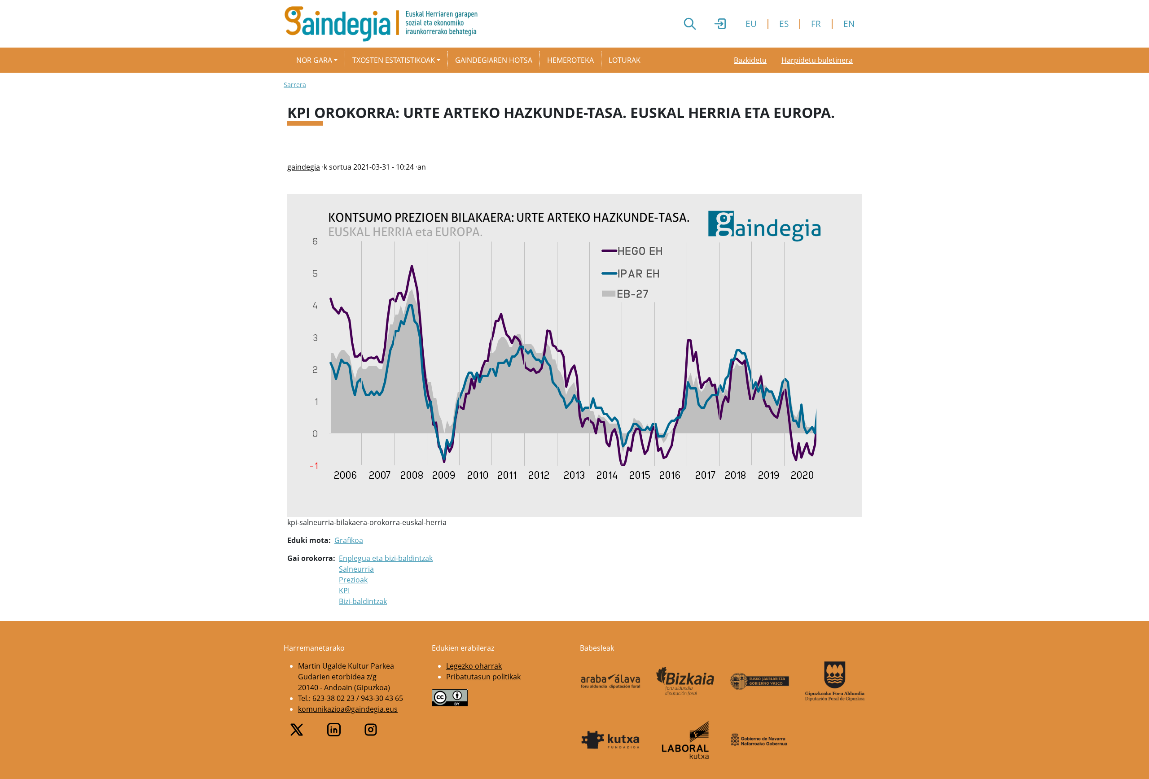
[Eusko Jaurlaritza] (760, 681)
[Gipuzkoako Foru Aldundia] (835, 681)
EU (751, 24)
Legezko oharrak (474, 666)
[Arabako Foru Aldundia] (610, 681)
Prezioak (353, 580)
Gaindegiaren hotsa (493, 60)
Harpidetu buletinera (817, 60)
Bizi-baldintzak (363, 601)
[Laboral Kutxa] (685, 740)
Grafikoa (348, 540)
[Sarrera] (384, 24)
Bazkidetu (750, 60)
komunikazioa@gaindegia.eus (348, 709)
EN (849, 24)
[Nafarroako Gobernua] (760, 740)
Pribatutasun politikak (483, 677)
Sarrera (295, 84)
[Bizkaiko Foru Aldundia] (685, 681)
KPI (344, 590)
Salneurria (356, 569)
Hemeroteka (570, 60)
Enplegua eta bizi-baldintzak (386, 558)
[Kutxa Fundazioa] (610, 740)
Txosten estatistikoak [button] (393, 60)
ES (784, 24)
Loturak (624, 60)
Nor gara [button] (314, 60)
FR (816, 24)
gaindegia (303, 167)
